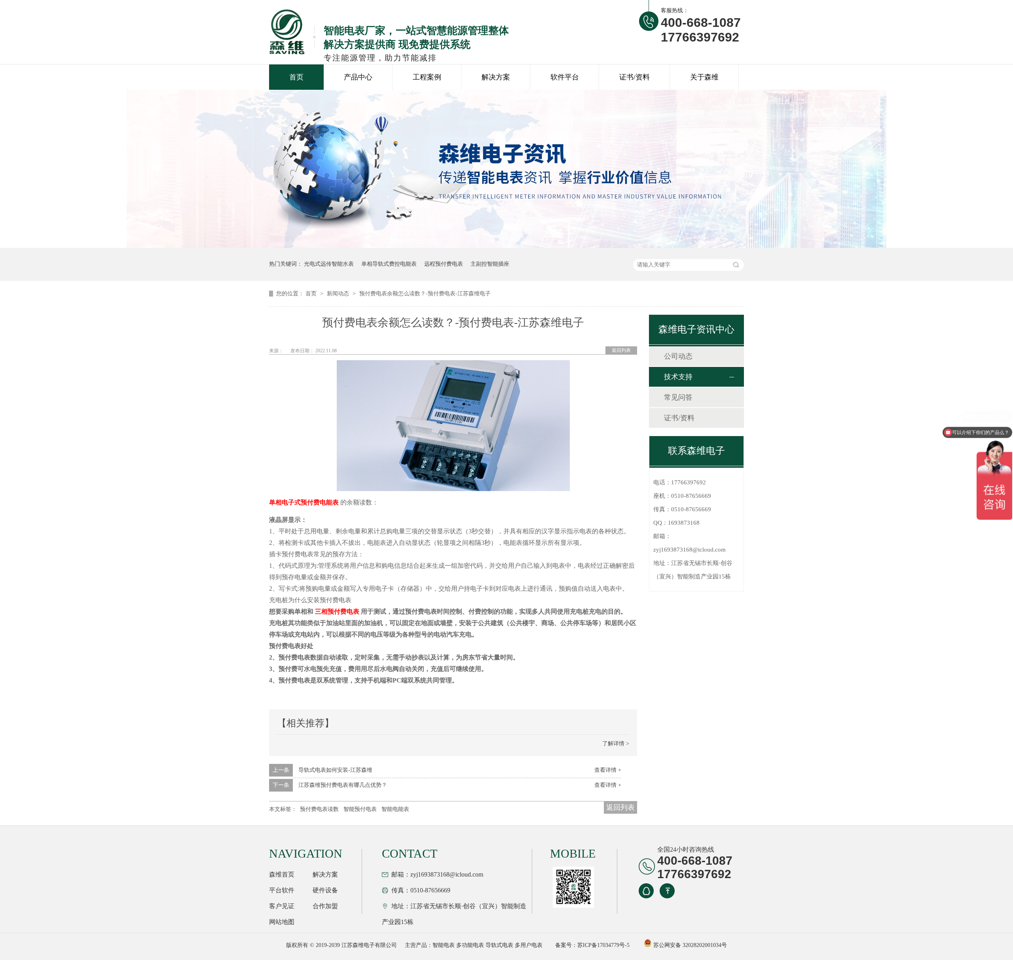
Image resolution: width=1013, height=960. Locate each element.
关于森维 (704, 77)
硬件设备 (325, 890)
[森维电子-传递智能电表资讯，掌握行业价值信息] (506, 246)
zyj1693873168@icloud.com (689, 549)
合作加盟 (325, 906)
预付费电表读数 (319, 809)
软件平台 (564, 77)
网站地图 (281, 921)
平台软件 (281, 890)
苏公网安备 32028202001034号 (689, 945)
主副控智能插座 (489, 264)
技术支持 (678, 377)
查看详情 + (607, 770)
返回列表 (621, 350)
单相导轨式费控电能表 (389, 264)
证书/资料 (634, 77)
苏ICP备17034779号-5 (603, 945)
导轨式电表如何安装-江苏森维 (335, 770)
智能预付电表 (360, 809)
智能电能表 (395, 809)
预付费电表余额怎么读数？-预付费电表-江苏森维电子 (425, 294)
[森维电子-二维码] (572, 887)
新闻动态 (339, 294)
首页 (296, 77)
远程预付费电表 (443, 264)
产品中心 (358, 77)
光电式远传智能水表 (329, 264)
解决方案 (496, 77)
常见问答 (678, 397)
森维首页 (281, 874)
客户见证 (281, 906)
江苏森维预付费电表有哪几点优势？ (342, 785)
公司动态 (678, 356)
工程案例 (427, 77)
